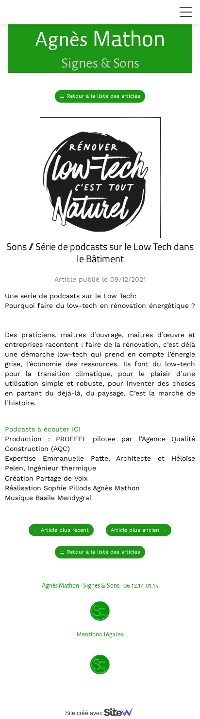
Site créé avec (84, 713)
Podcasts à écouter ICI (43, 429)
